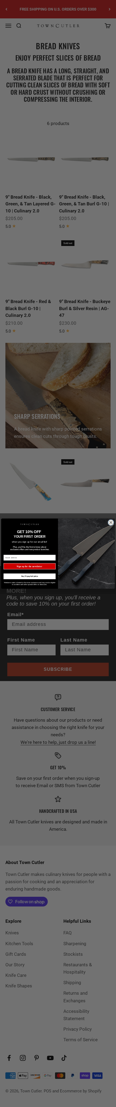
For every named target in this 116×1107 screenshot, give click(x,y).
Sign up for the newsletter (29, 566)
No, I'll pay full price (29, 576)
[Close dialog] (111, 522)
